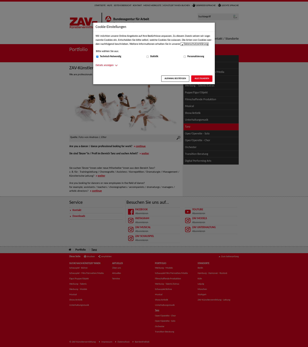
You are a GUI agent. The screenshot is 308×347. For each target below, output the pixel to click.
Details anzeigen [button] (105, 65)
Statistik (154, 56)
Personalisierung (195, 56)
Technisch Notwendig (110, 56)
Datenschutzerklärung (196, 44)
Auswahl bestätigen (175, 78)
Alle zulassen (202, 78)
